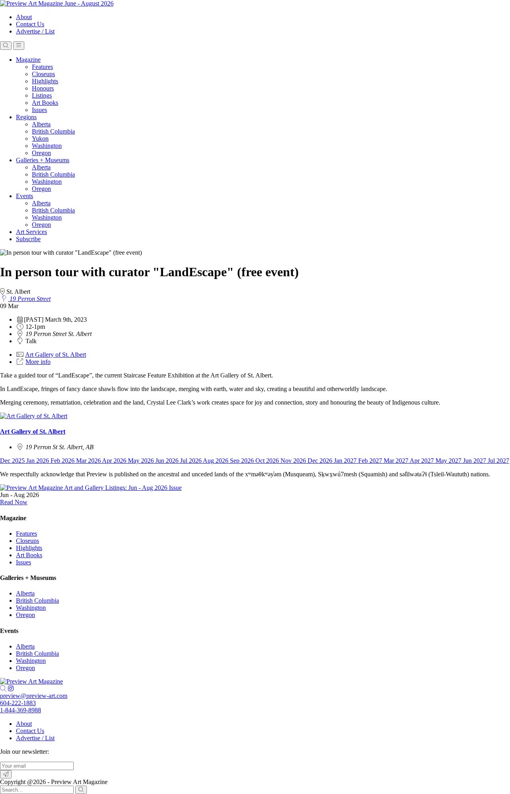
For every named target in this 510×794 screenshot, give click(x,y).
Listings (42, 95)
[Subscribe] (6, 774)
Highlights (45, 81)
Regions (26, 117)
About (24, 17)
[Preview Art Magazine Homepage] (31, 681)
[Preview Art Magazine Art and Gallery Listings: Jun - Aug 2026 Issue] (91, 487)
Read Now (13, 502)
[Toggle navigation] (18, 45)
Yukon (40, 138)
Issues (39, 109)
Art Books (45, 102)
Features (42, 66)
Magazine (28, 59)
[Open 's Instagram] (11, 688)
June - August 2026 (89, 3)
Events (24, 196)
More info (38, 361)
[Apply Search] (81, 790)
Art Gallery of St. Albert (55, 354)
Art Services (31, 231)
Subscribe (28, 239)
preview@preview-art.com (33, 695)
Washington (47, 145)
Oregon (41, 152)
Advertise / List (35, 31)
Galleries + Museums (42, 160)
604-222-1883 (18, 703)
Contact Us (30, 24)
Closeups (43, 74)
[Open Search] (6, 45)
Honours (43, 88)
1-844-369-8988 (20, 710)
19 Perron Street (29, 298)
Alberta (41, 124)
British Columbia (53, 131)
